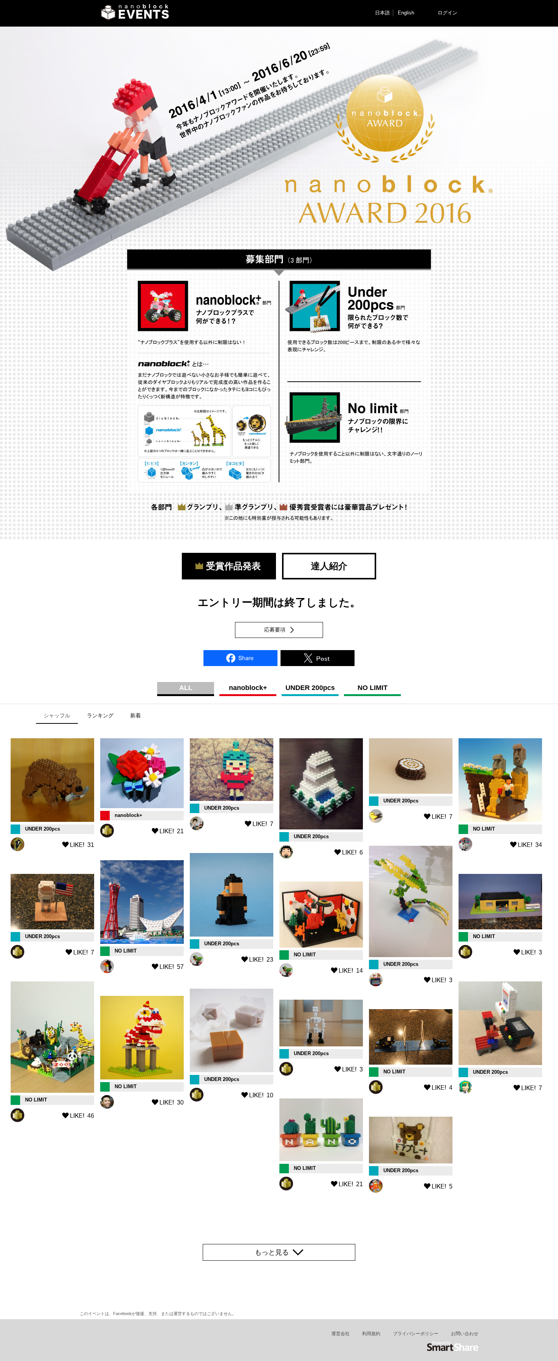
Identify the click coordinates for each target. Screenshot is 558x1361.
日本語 (382, 13)
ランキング (100, 715)
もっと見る (272, 1252)
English (406, 13)
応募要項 (274, 630)
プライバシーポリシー (415, 1333)
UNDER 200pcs (310, 688)
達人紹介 (329, 566)
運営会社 (340, 1333)
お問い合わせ (464, 1333)
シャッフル (57, 715)
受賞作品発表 (229, 566)
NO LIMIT (373, 688)
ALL (185, 688)
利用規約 (371, 1333)
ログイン (447, 13)
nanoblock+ (248, 688)
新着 (135, 715)
